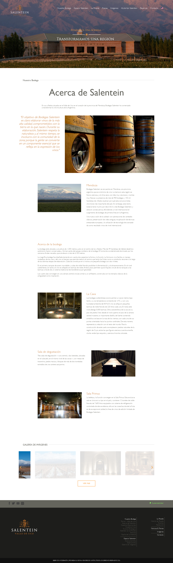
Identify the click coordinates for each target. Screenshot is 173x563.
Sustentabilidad (157, 503)
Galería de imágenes (129, 544)
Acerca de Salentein (129, 523)
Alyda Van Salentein (129, 8)
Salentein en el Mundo (128, 531)
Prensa (105, 8)
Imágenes (114, 8)
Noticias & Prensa (157, 528)
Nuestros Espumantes (128, 525)
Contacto (154, 8)
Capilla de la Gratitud (128, 534)
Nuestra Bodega (64, 8)
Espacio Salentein (81, 8)
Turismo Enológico (129, 529)
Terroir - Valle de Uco (128, 521)
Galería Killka (131, 543)
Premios (133, 533)
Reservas (143, 8)
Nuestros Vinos (130, 527)
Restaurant (160, 525)
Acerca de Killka (130, 541)
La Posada (95, 8)
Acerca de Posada (157, 521)
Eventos (161, 523)
